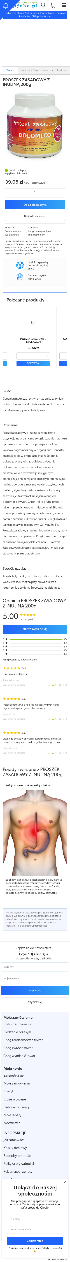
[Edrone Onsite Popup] (35, 631)
